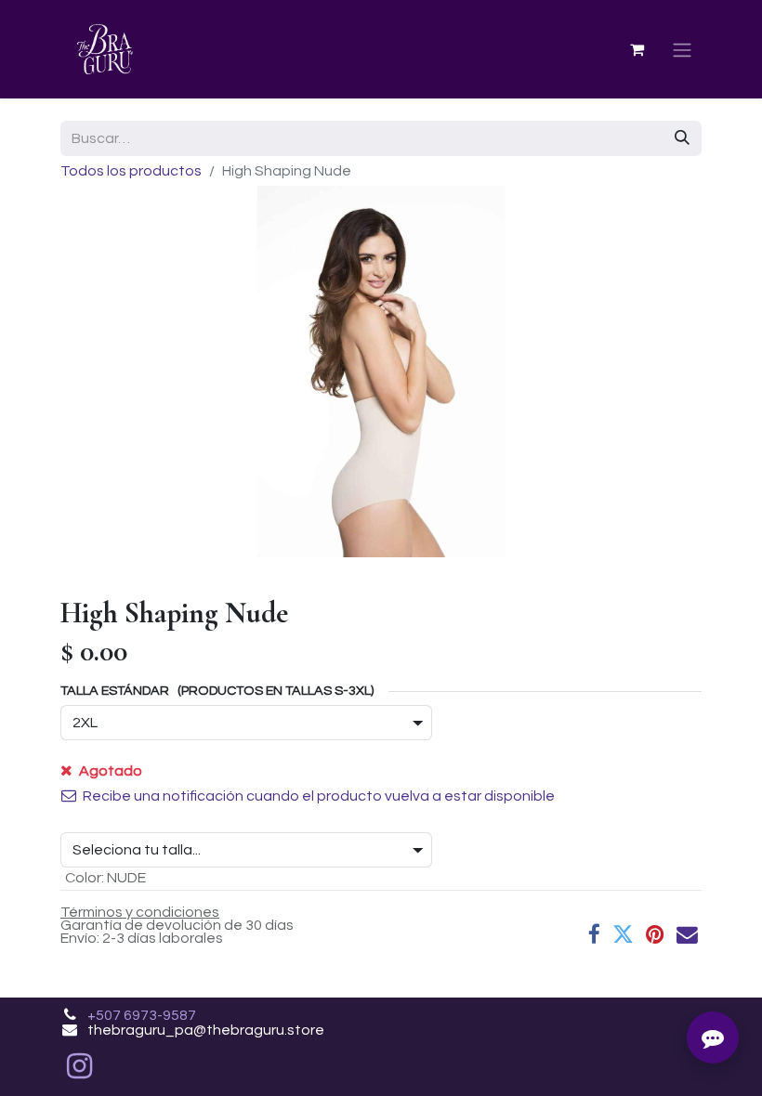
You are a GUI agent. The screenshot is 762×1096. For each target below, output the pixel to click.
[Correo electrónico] (687, 935)
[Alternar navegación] (682, 50)
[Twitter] (623, 935)
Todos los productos (131, 170)
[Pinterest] (655, 935)
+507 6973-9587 (141, 1015)
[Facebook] (594, 935)
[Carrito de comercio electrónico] (636, 49)
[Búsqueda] (682, 138)
